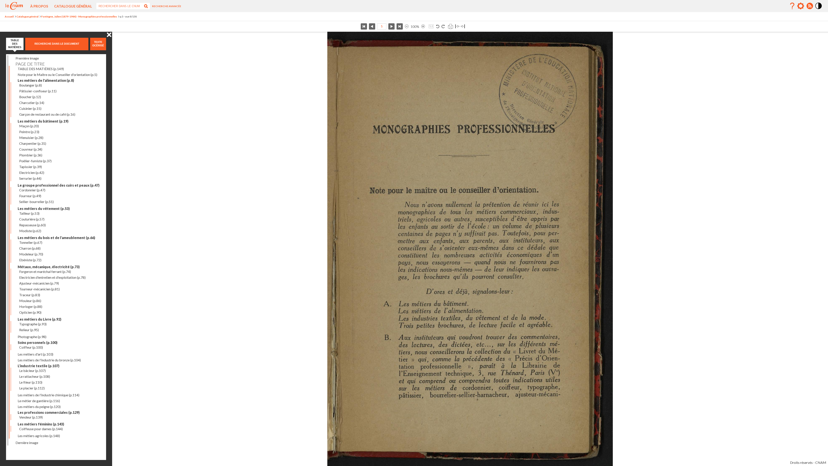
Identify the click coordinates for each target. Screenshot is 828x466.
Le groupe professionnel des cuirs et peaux (58, 185)
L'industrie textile (38, 366)
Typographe (33, 324)
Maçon (29, 126)
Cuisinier (30, 108)
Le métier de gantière (39, 401)
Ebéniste (30, 260)
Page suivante (391, 26)
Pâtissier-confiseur (37, 91)
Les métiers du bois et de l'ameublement (56, 238)
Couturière (31, 219)
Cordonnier (32, 190)
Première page (364, 26)
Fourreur (30, 196)
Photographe (32, 337)
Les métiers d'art (35, 354)
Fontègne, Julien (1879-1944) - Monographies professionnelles (79, 16)
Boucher (30, 97)
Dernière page (400, 26)
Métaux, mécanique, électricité (49, 267)
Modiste (30, 231)
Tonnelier (30, 242)
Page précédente (372, 26)
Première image (27, 58)
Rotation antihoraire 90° (437, 26)
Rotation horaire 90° (443, 26)
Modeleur (31, 254)
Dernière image (27, 443)
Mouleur (30, 301)
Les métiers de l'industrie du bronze (49, 360)
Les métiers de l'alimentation (46, 80)
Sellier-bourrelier (36, 202)
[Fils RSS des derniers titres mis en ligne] (809, 6)
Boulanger (30, 85)
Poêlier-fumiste (35, 161)
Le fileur (30, 382)
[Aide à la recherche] (792, 6)
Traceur (29, 295)
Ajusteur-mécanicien (39, 283)
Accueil (9, 16)
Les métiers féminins (41, 424)
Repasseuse (32, 225)
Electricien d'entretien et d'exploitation (52, 277)
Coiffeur (31, 347)
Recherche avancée (166, 6)
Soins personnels (37, 342)
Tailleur (29, 213)
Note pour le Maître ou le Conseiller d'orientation (57, 74)
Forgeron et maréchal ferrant (45, 271)
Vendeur (31, 417)
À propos (39, 6)
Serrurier (30, 178)
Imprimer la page (450, 26)
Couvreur (30, 149)
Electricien (31, 172)
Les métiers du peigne (39, 407)
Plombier (30, 155)
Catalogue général (73, 6)
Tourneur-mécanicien (39, 289)
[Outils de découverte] (800, 6)
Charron (30, 248)
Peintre (29, 132)
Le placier (32, 388)
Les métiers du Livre (39, 319)
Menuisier (31, 137)
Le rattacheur (34, 376)
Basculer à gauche (457, 26)
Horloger (30, 306)
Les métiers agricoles (39, 436)
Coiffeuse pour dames (41, 429)
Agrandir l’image (423, 26)
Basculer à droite (463, 26)
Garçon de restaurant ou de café (47, 114)
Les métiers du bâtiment (43, 121)
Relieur (29, 330)
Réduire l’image (407, 26)
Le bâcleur (32, 370)
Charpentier (32, 143)
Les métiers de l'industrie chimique (48, 395)
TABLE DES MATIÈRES (41, 69)
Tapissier (30, 167)
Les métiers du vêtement (44, 208)
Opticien (30, 312)
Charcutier (31, 103)
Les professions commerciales (49, 412)
